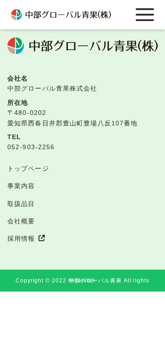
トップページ (28, 168)
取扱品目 (21, 203)
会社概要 (21, 221)
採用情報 (21, 238)
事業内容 (21, 185)
